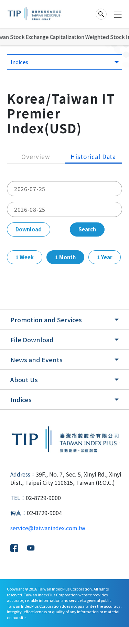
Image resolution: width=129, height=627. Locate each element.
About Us (24, 379)
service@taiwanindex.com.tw (47, 528)
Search (87, 229)
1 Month (65, 257)
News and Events (36, 359)
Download (28, 229)
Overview (35, 156)
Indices (21, 399)
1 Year (104, 257)
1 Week (24, 257)
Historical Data (93, 156)
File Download (32, 339)
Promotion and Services (46, 319)
